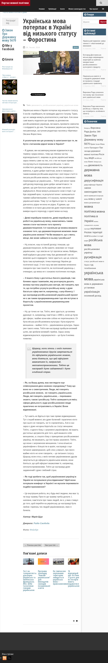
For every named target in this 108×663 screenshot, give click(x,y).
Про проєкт (94, 9)
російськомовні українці (53, 105)
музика (96, 225)
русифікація (93, 257)
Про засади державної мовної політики (93, 151)
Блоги (62, 9)
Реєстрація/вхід (11, 22)
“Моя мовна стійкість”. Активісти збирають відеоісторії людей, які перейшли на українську (10, 76)
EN (103, 9)
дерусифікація (93, 180)
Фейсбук (34, 530)
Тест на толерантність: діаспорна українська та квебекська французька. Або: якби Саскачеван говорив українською (30, 581)
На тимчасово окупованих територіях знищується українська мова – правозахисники (60, 577)
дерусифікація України (93, 185)
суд (91, 265)
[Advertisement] (10, 173)
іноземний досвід (92, 295)
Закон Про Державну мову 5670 (93, 139)
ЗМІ (98, 132)
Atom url (9, 658)
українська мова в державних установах (94, 283)
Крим (92, 144)
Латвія (97, 144)
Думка (24, 12)
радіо (86, 241)
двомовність (36, 105)
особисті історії (97, 236)
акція (91, 158)
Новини (42, 9)
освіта (87, 236)
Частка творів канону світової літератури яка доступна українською (10, 102)
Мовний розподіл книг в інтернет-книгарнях (8, 130)
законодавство (93, 191)
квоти (86, 196)
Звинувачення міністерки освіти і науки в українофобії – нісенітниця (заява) (10, 110)
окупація (87, 229)
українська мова (71, 105)
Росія (101, 154)
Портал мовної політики (15, 3)
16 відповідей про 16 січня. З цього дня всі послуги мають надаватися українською (73, 578)
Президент (94, 148)
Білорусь (87, 128)
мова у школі (95, 199)
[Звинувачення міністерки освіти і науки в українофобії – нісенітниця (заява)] (9, 118)
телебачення (90, 268)
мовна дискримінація (92, 203)
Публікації (52, 9)
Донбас (93, 132)
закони (87, 188)
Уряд (86, 158)
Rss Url (5, 658)
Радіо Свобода (41, 523)
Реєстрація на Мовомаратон (7, 68)
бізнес (90, 162)
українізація (92, 291)
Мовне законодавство (77, 9)
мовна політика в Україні (94, 216)
